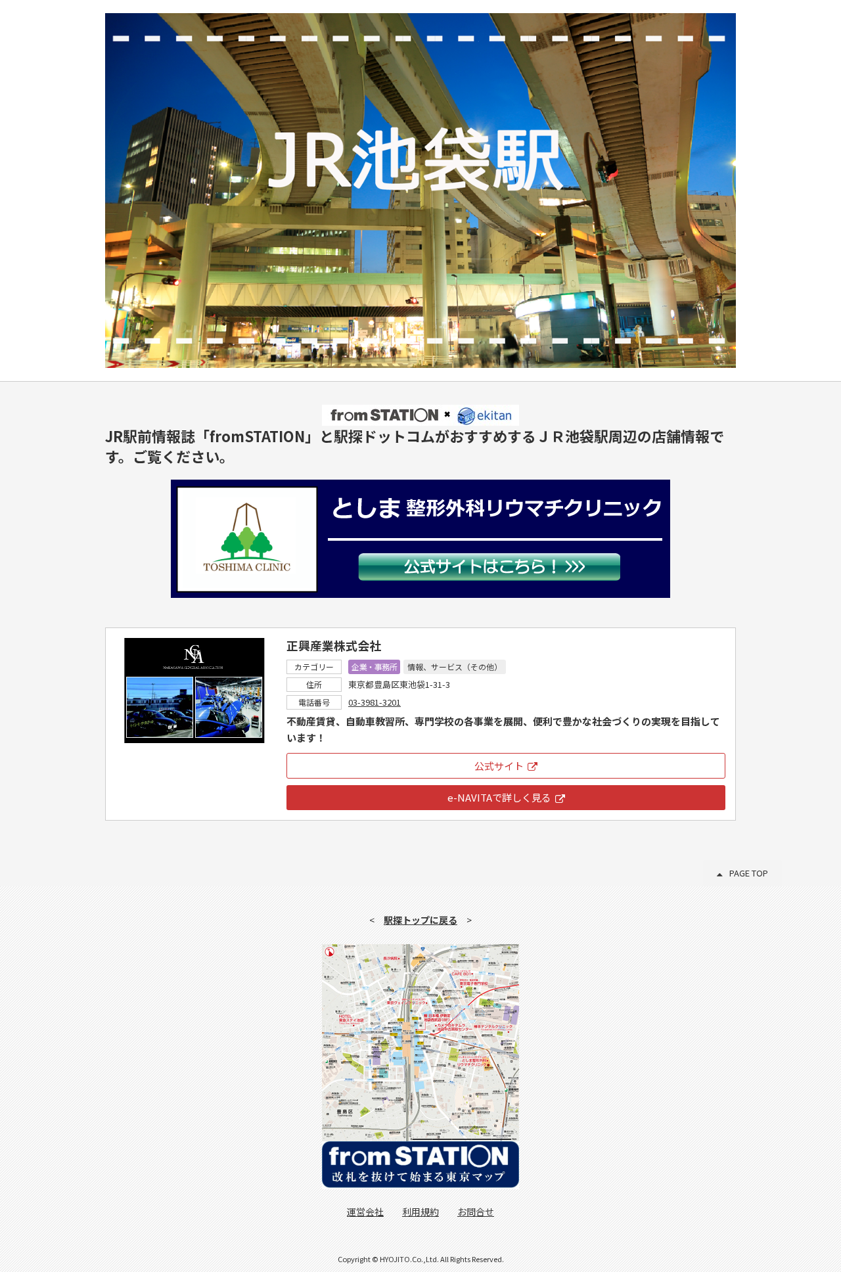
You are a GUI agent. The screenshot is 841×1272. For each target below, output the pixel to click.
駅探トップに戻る (420, 919)
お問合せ (475, 1211)
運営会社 (365, 1211)
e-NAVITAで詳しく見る (499, 797)
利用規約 (420, 1211)
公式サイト (499, 766)
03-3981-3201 (374, 702)
